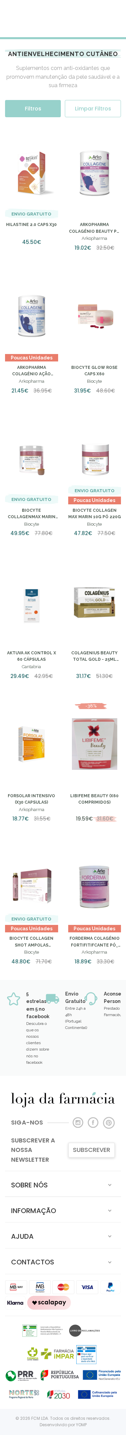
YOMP (81, 1425)
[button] (63, 1183)
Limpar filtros (93, 108)
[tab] (63, 1184)
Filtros (33, 108)
